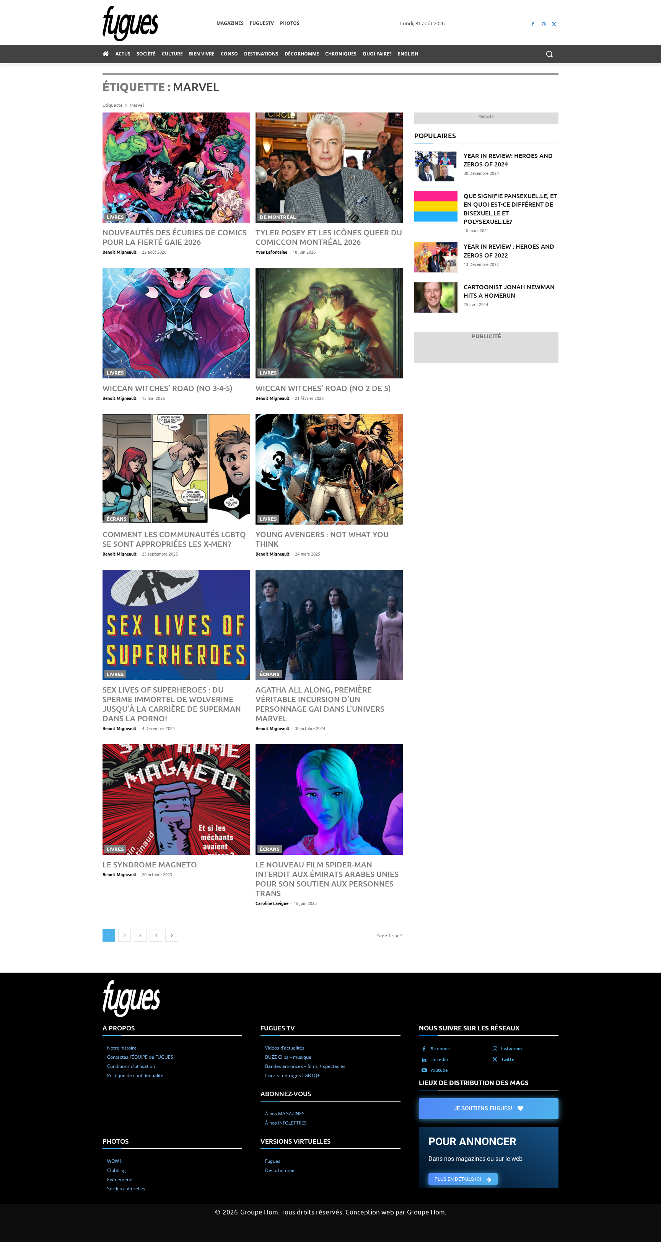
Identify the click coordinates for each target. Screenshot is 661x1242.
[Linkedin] (424, 1059)
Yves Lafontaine (271, 252)
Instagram (511, 1048)
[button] (549, 54)
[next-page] (171, 935)
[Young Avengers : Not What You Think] (329, 469)
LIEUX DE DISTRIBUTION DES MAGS (474, 1083)
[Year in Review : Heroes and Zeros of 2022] (435, 257)
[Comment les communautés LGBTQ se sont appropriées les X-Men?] (176, 469)
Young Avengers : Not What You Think (322, 539)
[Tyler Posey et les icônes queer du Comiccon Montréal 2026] (329, 167)
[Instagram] (543, 23)
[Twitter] (554, 23)
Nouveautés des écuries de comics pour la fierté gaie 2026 (175, 237)
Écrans (117, 518)
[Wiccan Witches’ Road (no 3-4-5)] (176, 323)
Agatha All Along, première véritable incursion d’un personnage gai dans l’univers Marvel (320, 704)
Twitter (508, 1059)
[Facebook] (533, 23)
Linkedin (439, 1059)
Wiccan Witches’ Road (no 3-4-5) (168, 388)
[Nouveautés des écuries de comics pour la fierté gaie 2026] (176, 167)
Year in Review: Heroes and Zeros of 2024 (508, 159)
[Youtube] (424, 1070)
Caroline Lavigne (272, 903)
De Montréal (278, 217)
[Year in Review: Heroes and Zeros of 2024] (435, 166)
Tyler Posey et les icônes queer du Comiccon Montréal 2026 (329, 237)
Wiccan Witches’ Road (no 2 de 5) (323, 388)
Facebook (440, 1048)
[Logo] (160, 23)
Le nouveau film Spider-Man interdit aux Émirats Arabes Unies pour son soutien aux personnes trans (327, 878)
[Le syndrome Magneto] (176, 799)
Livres (115, 217)
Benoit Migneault (120, 252)
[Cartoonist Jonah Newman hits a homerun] (435, 297)
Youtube (439, 1070)
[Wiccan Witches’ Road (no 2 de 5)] (329, 323)
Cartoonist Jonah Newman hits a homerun (509, 290)
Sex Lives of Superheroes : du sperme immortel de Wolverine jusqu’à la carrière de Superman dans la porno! (172, 704)
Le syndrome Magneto (150, 864)
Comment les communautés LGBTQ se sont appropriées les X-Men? (174, 539)
